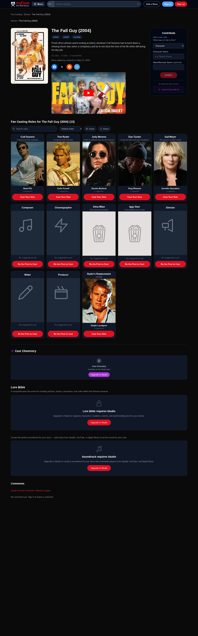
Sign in (167, 4)
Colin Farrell (63, 188)
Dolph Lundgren (99, 325)
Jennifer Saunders (170, 188)
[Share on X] (62, 67)
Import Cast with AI (170, 89)
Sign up (181, 4)
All (50, 4)
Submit (168, 75)
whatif (66, 37)
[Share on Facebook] (54, 67)
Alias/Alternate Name (167, 62)
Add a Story (152, 4)
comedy (77, 37)
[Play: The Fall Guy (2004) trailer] (88, 93)
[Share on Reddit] (69, 67)
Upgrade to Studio (99, 374)
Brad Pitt (27, 188)
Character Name (160, 51)
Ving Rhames (134, 188)
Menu (40, 4)
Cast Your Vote (27, 197)
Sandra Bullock (99, 188)
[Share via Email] (77, 67)
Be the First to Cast (27, 264)
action (56, 37)
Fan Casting (16, 14)
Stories (27, 14)
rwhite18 (70, 60)
